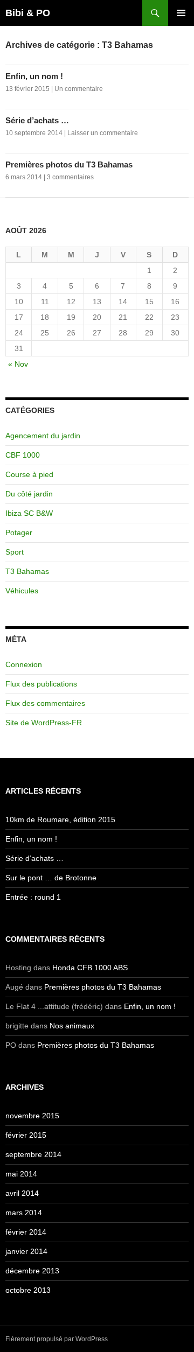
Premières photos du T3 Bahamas (69, 164)
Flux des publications (41, 683)
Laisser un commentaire (102, 133)
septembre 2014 (33, 1154)
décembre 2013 (32, 1270)
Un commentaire (78, 89)
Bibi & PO (27, 13)
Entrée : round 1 (33, 897)
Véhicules (21, 590)
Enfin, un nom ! (34, 76)
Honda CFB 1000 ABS (90, 967)
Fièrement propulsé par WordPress (56, 1339)
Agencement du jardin (42, 435)
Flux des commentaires (45, 703)
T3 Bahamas (27, 571)
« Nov (18, 364)
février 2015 (25, 1135)
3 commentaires (70, 177)
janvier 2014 (26, 1251)
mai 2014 (21, 1173)
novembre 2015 (32, 1115)
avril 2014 (22, 1193)
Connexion (23, 664)
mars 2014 (23, 1212)
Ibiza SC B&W (29, 513)
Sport (14, 552)
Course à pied (29, 474)
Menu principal (181, 13)
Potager (18, 532)
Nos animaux (72, 1025)
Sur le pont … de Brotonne (50, 877)
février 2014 (25, 1232)
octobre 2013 (28, 1290)
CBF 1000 (22, 455)
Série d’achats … (37, 120)
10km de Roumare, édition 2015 (60, 819)
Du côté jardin (29, 493)
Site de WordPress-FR (43, 722)
